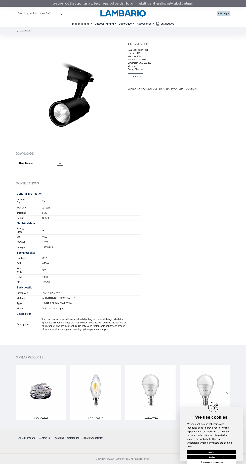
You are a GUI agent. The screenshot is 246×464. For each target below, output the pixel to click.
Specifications (27, 183)
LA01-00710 (150, 418)
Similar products (29, 357)
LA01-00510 (95, 418)
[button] (19, 393)
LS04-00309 (41, 418)
